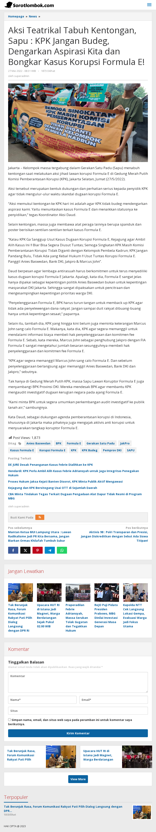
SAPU (130, 450)
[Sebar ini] (13, 550)
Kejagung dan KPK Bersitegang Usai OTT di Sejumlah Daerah (52, 488)
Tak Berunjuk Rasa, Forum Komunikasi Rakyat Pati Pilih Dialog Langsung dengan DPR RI (20, 617)
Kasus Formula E (22, 450)
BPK (58, 443)
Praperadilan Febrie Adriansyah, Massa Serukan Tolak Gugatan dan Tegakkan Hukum (77, 617)
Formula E (74, 443)
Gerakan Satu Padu (101, 443)
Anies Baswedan (38, 443)
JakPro (125, 443)
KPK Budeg (90, 450)
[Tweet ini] (25, 550)
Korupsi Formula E (52, 450)
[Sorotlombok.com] (29, 5)
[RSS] (39, 517)
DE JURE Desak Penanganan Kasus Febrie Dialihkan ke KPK (50, 465)
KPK (73, 450)
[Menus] (149, 5)
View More (78, 779)
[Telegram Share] (50, 550)
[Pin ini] (37, 550)
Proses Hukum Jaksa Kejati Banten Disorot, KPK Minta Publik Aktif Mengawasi (65, 481)
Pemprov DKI (112, 450)
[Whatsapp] (62, 550)
